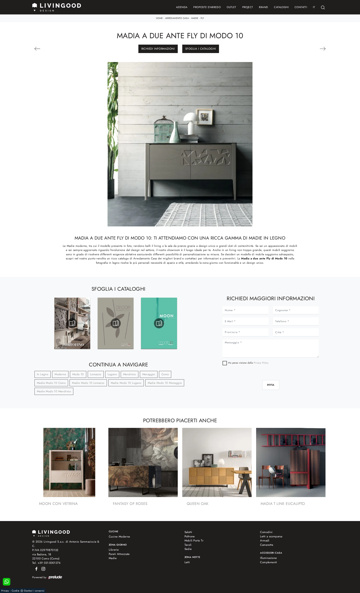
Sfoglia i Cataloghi (200, 49)
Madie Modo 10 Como (51, 383)
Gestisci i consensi (34, 590)
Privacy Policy (261, 363)
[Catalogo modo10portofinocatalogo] (72, 323)
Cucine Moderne (119, 537)
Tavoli (187, 545)
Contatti (301, 7)
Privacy (5, 590)
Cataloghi (281, 7)
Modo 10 (78, 374)
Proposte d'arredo (207, 7)
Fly (202, 18)
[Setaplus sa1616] (56, 49)
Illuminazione (268, 558)
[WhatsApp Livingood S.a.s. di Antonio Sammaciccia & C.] (6, 582)
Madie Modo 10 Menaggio (165, 383)
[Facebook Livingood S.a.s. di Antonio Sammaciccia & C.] (35, 568)
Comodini (266, 532)
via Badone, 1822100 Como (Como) (46, 556)
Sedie (188, 549)
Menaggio (148, 374)
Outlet (231, 7)
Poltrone (189, 536)
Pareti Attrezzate (119, 554)
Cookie (15, 590)
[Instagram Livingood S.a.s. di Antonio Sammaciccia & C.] (42, 568)
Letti (187, 562)
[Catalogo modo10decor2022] (115, 323)
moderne (60, 374)
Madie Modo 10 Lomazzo (88, 383)
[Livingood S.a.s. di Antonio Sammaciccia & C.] (51, 533)
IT (314, 7)
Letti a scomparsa (271, 536)
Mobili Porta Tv (194, 540)
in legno (42, 374)
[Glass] (303, 49)
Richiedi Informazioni (158, 49)
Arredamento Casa (177, 18)
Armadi (264, 540)
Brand (263, 7)
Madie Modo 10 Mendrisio (54, 391)
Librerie (114, 550)
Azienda (182, 7)
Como (165, 374)
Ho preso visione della (248, 363)
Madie (194, 18)
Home (159, 18)
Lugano (112, 374)
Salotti (188, 532)
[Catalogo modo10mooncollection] (159, 323)
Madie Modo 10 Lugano (126, 383)
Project (247, 7)
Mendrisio (129, 374)
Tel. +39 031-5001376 (46, 563)
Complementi (268, 562)
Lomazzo (95, 374)
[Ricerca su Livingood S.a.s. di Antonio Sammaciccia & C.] (323, 7)
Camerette (266, 545)
